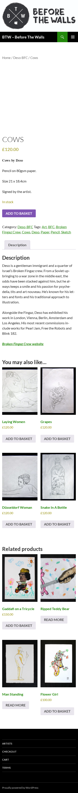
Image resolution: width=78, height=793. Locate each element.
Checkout (9, 751)
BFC (51, 227)
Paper (45, 232)
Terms (6, 767)
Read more (54, 619)
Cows (26, 232)
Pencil (55, 232)
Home (6, 58)
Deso (35, 232)
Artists (7, 743)
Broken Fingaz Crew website (23, 344)
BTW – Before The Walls (23, 37)
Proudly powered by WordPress (20, 787)
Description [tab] (17, 245)
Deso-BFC (20, 58)
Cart (5, 759)
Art (44, 227)
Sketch (66, 232)
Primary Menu (73, 37)
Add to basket (19, 213)
